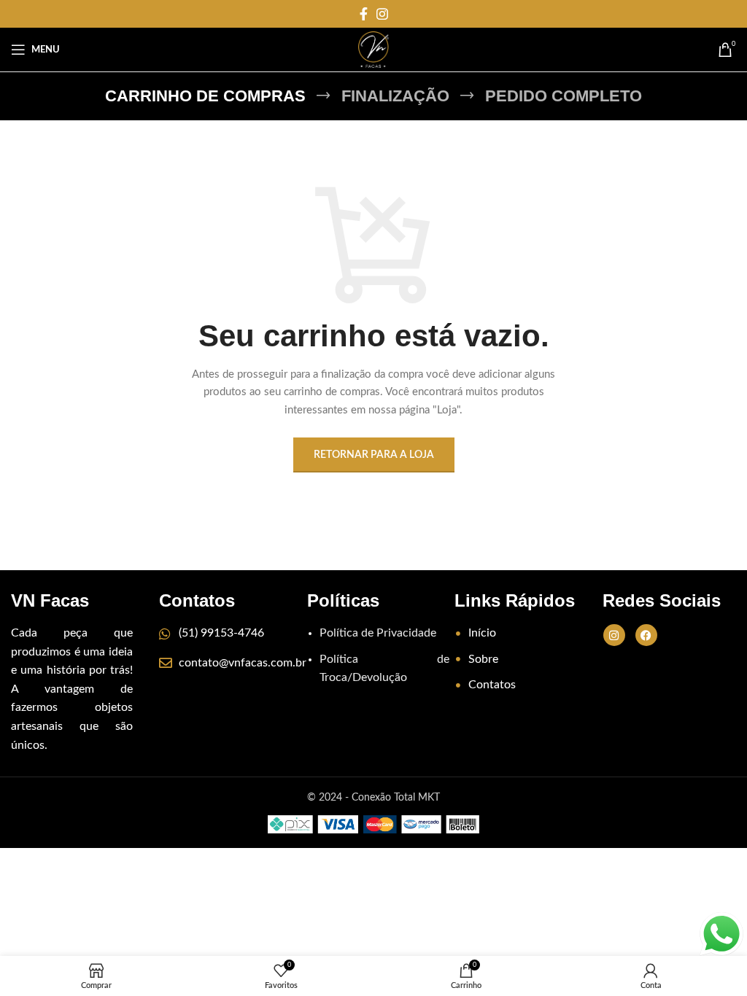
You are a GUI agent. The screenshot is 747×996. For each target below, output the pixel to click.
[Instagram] (614, 635)
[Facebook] (646, 635)
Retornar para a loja (374, 455)
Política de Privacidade (378, 633)
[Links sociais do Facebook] (363, 14)
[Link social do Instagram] (382, 14)
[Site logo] (374, 49)
